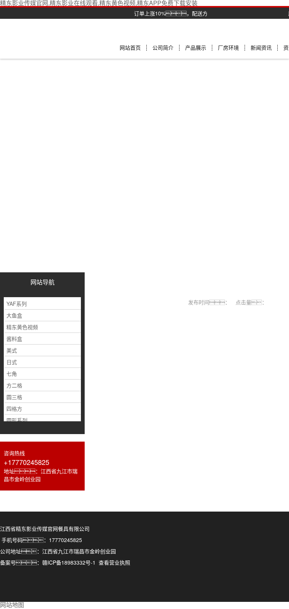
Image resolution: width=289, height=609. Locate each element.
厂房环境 (228, 48)
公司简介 (162, 48)
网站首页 (130, 48)
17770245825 (65, 540)
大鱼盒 (14, 315)
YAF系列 (16, 303)
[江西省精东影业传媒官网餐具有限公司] (42, 291)
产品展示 (195, 48)
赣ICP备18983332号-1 (69, 562)
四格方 (14, 408)
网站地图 (12, 604)
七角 (11, 373)
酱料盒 (14, 338)
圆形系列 (16, 420)
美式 (11, 350)
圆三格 (14, 397)
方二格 (14, 385)
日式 (11, 362)
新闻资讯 (261, 48)
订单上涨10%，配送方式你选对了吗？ (192, 13)
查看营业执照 (114, 562)
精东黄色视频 (22, 327)
